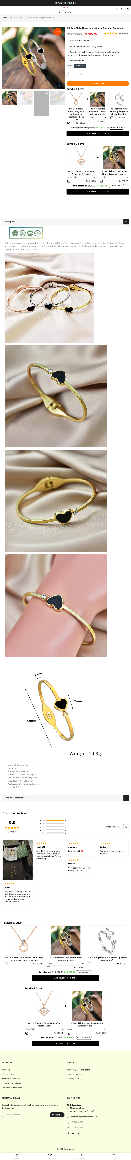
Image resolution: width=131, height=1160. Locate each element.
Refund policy (73, 1079)
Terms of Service (74, 1074)
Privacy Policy (8, 1074)
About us (6, 1070)
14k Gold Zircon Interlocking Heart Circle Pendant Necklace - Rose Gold (76, 114)
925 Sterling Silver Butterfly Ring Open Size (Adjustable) (119, 111)
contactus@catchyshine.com (84, 1116)
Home (4, 18)
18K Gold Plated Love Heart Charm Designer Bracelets (98, 111)
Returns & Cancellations (12, 1087)
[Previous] (6, 57)
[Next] (60, 57)
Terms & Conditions (11, 1079)
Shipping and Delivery (11, 1083)
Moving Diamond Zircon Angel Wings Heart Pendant (81, 172)
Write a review (112, 827)
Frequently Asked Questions (79, 1070)
